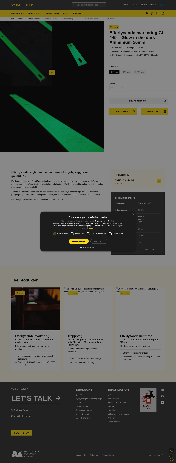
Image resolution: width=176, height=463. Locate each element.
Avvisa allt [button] (99, 241)
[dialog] (88, 231)
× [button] (133, 214)
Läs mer (91, 228)
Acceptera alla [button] (78, 241)
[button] (88, 247)
